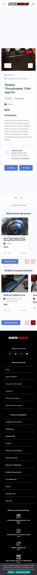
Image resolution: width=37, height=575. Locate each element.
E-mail (27, 168)
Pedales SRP (10, 436)
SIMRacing (10, 429)
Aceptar (11, 572)
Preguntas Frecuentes (14, 384)
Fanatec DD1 (10, 494)
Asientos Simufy (11, 458)
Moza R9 (9, 501)
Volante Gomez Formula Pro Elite (18, 534)
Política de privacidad (22, 572)
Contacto (9, 391)
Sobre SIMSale (11, 377)
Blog (7, 369)
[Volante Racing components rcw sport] (18, 516)
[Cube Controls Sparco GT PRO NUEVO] (18, 557)
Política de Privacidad (14, 405)
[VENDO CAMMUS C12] (18, 544)
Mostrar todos (9, 261)
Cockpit (8, 443)
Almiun (8, 486)
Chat (12, 168)
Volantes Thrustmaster (14, 451)
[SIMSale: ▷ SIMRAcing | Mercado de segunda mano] (18, 4)
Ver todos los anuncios (20, 158)
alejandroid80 (16, 150)
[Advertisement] (18, 27)
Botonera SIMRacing (13, 465)
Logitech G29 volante (13, 422)
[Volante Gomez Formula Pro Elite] (18, 531)
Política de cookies (13, 398)
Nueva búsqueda (10, 323)
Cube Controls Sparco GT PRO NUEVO (18, 560)
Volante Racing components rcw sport (18, 521)
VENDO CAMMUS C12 (18, 547)
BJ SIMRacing (11, 479)
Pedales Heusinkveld (13, 472)
